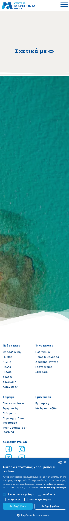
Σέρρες (8, 377)
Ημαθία (8, 357)
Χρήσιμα (9, 397)
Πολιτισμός (43, 352)
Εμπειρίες (42, 403)
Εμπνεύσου (43, 397)
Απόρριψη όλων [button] (50, 506)
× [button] (65, 462)
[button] (34, 515)
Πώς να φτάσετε (14, 403)
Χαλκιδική (9, 382)
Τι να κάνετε (44, 345)
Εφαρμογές (10, 408)
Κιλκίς (7, 362)
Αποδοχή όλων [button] (18, 506)
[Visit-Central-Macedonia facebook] (8, 449)
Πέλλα (7, 367)
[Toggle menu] (64, 5)
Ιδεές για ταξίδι (46, 408)
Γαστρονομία (44, 367)
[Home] (18, 5)
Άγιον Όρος (10, 387)
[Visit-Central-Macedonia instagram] (21, 449)
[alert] (34, 489)
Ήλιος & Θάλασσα (47, 357)
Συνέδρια (41, 372)
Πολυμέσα (9, 413)
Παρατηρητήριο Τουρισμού (13, 420)
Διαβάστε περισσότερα (53, 487)
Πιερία (7, 372)
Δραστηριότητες (46, 362)
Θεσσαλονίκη (12, 352)
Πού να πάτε (11, 345)
